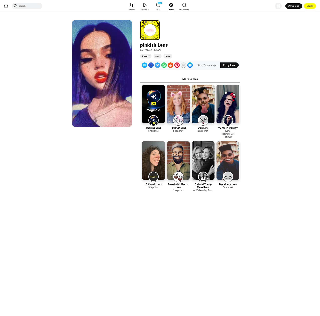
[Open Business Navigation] (278, 6)
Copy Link (229, 65)
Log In (309, 6)
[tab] (190, 79)
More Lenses (190, 79)
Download (294, 6)
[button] (144, 65)
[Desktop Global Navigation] (6, 6)
